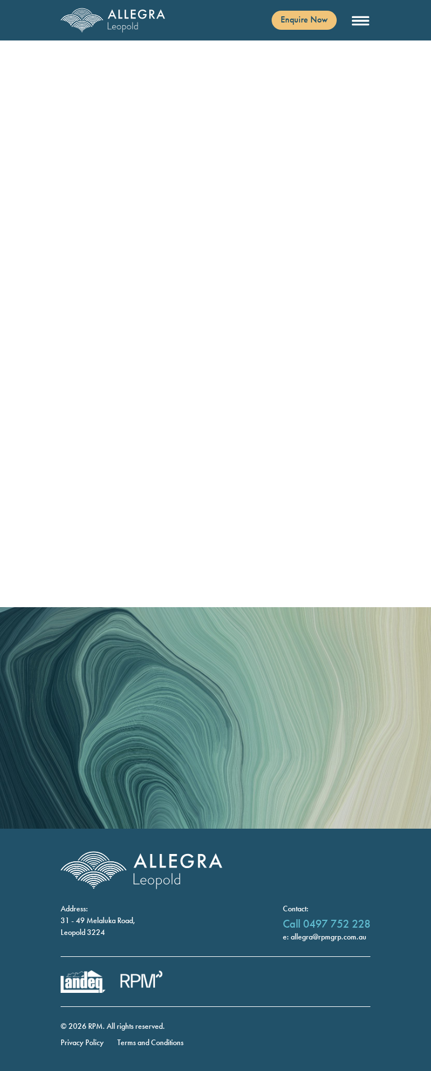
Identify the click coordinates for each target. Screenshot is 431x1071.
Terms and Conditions (150, 1042)
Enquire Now (304, 19)
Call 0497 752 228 (326, 923)
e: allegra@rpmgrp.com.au (324, 937)
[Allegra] (113, 20)
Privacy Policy (82, 1042)
